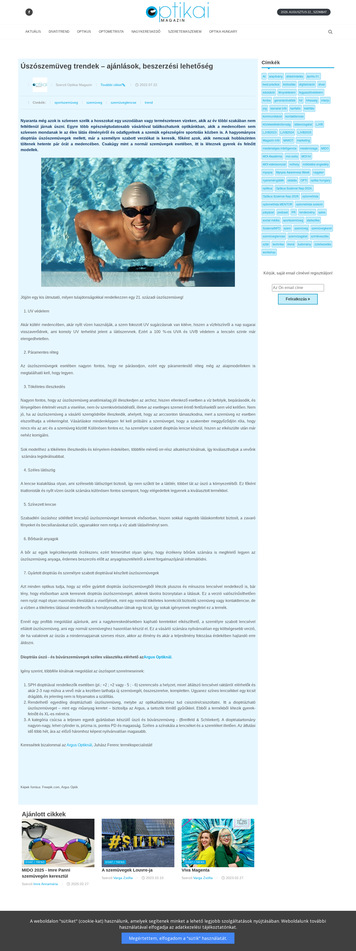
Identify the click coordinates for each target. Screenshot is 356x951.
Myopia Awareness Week (293, 172)
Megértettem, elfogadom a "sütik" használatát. (178, 938)
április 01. (313, 76)
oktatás (292, 180)
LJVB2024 (287, 132)
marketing (303, 140)
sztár (266, 244)
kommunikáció (272, 116)
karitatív (295, 108)
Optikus (84, 31)
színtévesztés (320, 236)
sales (321, 212)
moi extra (292, 156)
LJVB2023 (270, 132)
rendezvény (307, 212)
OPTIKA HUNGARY (223, 31)
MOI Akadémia (272, 156)
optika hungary (320, 180)
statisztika (313, 220)
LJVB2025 (304, 132)
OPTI (304, 180)
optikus (267, 188)
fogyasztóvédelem (311, 92)
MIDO (325, 148)
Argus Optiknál (79, 745)
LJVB (319, 124)
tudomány (304, 244)
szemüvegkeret (322, 228)
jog (265, 108)
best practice (271, 84)
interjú (325, 100)
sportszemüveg (66, 102)
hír (300, 100)
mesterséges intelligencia (279, 148)
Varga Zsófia (123, 878)
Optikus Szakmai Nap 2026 (281, 196)
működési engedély (316, 164)
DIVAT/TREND (59, 31)
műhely (294, 164)
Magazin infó (271, 140)
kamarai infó (279, 108)
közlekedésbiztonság (277, 124)
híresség (311, 100)
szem (287, 228)
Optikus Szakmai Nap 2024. (294, 188)
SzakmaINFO (271, 228)
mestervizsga (308, 148)
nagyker (318, 172)
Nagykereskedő (146, 31)
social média (271, 220)
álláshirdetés (294, 76)
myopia (267, 172)
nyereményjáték (273, 180)
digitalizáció (307, 84)
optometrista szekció (309, 204)
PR (294, 212)
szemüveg (94, 102)
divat (321, 84)
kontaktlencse (295, 116)
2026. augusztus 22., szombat (304, 12)
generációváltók (284, 100)
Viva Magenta (195, 870)
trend (149, 102)
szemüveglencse (123, 102)
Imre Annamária (45, 884)
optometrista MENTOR (277, 204)
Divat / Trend (35, 862)
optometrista (310, 196)
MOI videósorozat (274, 164)
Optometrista (111, 31)
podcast (283, 212)
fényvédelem (287, 92)
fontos (267, 100)
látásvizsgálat (303, 124)
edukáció (269, 92)
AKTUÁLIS (33, 31)
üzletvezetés (323, 244)
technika (278, 244)
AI (264, 76)
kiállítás (309, 108)
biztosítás (289, 84)
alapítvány (276, 76)
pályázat (268, 212)
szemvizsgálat (298, 236)
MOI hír (306, 156)
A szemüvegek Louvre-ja (127, 870)
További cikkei (111, 85)
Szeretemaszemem (184, 31)
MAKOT (288, 140)
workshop (269, 252)
